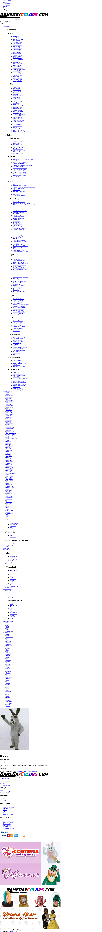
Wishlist (5, 6)
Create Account (7, 0)
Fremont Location (4, 778)
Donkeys (17, 771)
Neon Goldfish (13, 931)
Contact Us (6, 800)
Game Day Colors (25, 771)
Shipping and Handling (9, 821)
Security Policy (7, 824)
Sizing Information (8, 822)
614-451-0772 (3, 790)
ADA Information (7, 826)
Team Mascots (33, 771)
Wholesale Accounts (8, 814)
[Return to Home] (24, 18)
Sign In (5, 2)
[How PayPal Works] (12, 838)
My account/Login (8, 808)
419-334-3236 (3, 783)
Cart (4, 811)
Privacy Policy (7, 825)
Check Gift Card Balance (9, 807)
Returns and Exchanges (9, 828)
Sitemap (5, 799)
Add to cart (3, 768)
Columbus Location (5, 785)
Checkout (5, 812)
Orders (8, 5)
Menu (2, 23)
